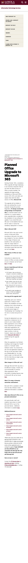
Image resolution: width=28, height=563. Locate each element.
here (13, 249)
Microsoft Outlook (10, 29)
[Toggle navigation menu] (25, 2)
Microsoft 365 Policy (11, 25)
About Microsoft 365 (10, 16)
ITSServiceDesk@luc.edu (11, 465)
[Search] (22, 2)
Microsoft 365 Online (13, 335)
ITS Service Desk (15, 461)
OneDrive (8, 32)
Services (10, 157)
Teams (7, 40)
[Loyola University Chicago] (8, 2)
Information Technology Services (11, 8)
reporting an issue (9, 463)
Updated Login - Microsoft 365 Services (12, 21)
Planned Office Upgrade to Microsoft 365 (14, 159)
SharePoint (8, 36)
